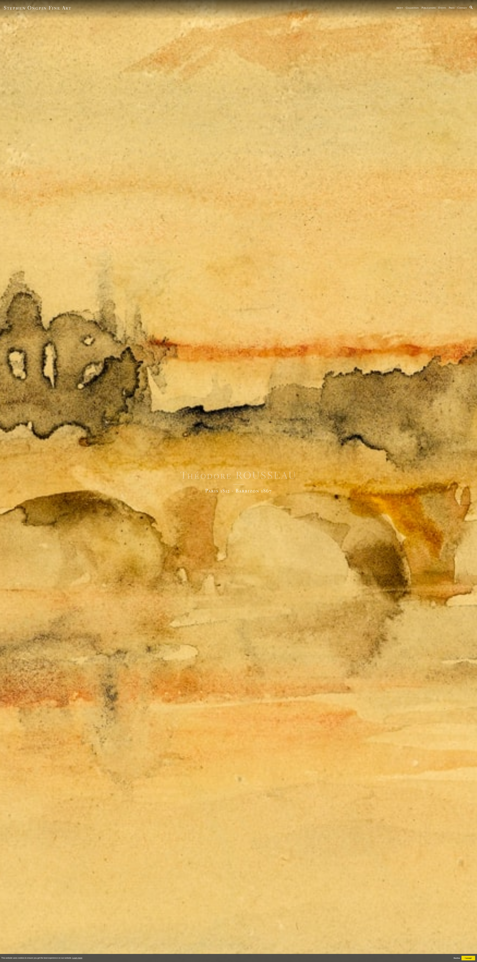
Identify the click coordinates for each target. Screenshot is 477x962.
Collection (412, 8)
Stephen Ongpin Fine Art (37, 8)
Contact (462, 8)
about (399, 8)
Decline (457, 958)
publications (428, 8)
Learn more (77, 958)
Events (442, 8)
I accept (468, 958)
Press (452, 8)
